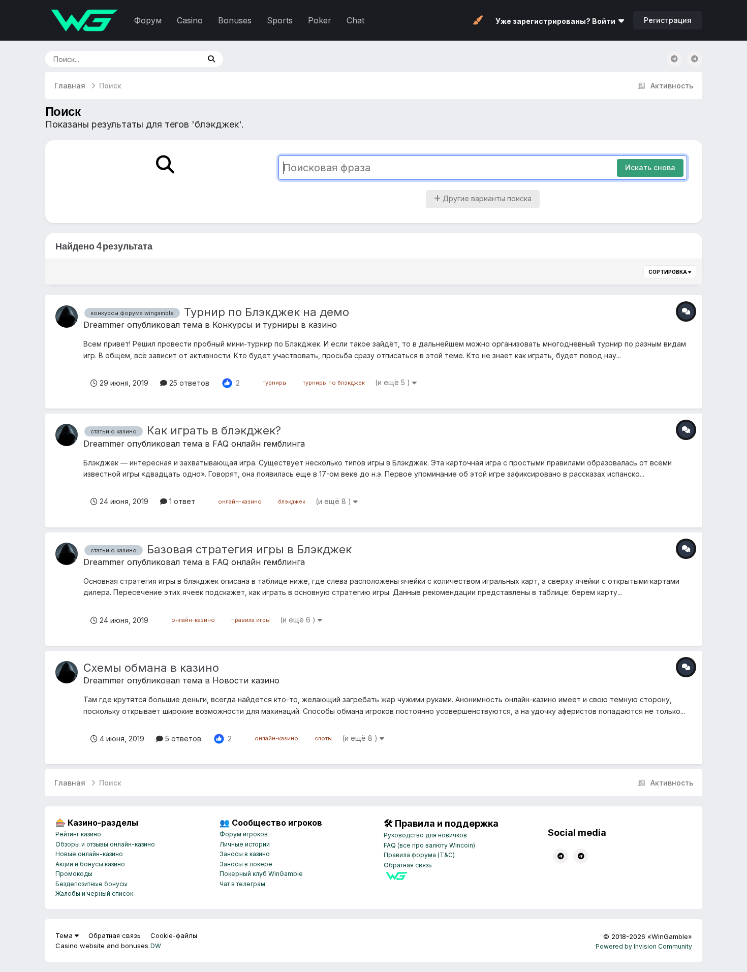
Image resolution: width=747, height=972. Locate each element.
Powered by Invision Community (644, 946)
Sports (280, 20)
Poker (319, 20)
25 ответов (188, 383)
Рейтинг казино (78, 834)
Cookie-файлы (173, 935)
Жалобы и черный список (94, 893)
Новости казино (245, 680)
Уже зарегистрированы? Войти (556, 21)
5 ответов (182, 738)
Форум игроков (244, 834)
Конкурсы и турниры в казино (274, 325)
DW (155, 946)
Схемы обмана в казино (151, 667)
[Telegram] (694, 59)
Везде (176, 58)
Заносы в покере (246, 864)
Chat (355, 20)
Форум (148, 20)
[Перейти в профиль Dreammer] (66, 316)
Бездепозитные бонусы (91, 884)
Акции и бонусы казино (90, 864)
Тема (65, 935)
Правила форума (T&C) (419, 855)
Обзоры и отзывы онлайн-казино (105, 844)
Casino (190, 20)
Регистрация (668, 20)
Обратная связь (408, 865)
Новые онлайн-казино (89, 854)
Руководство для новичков (425, 835)
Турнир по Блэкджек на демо (266, 312)
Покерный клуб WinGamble (261, 873)
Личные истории (245, 844)
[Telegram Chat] (674, 59)
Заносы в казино (245, 854)
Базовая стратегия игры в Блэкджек (249, 549)
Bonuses (235, 20)
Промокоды (73, 873)
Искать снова (650, 167)
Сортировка (668, 272)
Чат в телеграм (242, 884)
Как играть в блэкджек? (214, 430)
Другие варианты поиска (486, 198)
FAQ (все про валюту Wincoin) (429, 845)
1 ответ (181, 501)
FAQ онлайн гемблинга (258, 443)
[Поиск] (211, 59)
